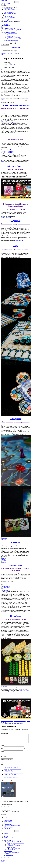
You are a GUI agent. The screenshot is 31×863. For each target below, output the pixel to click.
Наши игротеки (8, 820)
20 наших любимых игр (13, 852)
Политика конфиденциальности (12, 825)
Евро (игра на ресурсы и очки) (15, 619)
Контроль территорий (15, 169)
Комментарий (5, 733)
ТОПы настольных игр (12, 53)
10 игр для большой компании (14, 37)
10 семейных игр (11, 36)
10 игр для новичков (12, 33)
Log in (2, 18)
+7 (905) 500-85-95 (15, 47)
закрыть (3, 762)
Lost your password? (6, 21)
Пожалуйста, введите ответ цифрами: (10, 13)
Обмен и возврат (8, 824)
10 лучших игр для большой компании (13, 773)
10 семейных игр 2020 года (11, 767)
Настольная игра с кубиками (15, 209)
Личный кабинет (8, 821)
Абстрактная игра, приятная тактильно (15, 249)
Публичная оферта (8, 827)
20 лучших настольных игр (11, 777)
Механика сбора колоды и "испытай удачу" (15, 108)
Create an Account (8, 5)
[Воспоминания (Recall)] (8, 796)
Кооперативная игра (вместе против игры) (15, 422)
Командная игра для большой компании (15, 546)
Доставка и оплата (8, 818)
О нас (5, 817)
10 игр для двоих (11, 34)
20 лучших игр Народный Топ (14, 38)
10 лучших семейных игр (10, 775)
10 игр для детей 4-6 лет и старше (12, 769)
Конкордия (22, 690)
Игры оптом (7, 828)
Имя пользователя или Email (8, 7)
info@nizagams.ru (5, 44)
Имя (2, 745)
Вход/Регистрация (8, 855)
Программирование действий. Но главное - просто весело (15, 569)
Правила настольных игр (10, 823)
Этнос (2, 161)
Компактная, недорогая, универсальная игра (15, 224)
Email (2, 748)
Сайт (2, 751)
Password (3, 10)
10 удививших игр (8, 770)
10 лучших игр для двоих (10, 774)
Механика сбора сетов (15, 139)
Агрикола (24, 691)
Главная (3, 53)
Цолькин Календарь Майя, (15, 691)
